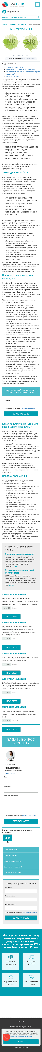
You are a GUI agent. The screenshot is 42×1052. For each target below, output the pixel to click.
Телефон (7, 400)
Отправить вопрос (21, 821)
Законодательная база (14, 67)
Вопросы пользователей (13, 867)
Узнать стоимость (21, 918)
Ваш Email (8, 887)
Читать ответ (11, 616)
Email (6, 777)
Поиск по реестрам (11, 850)
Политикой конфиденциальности (21, 1036)
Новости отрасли (10, 855)
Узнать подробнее (21, 414)
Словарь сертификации (12, 861)
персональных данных (29, 408)
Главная (21, 1022)
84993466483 (10, 774)
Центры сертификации (12, 872)
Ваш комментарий (11, 795)
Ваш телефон (10, 896)
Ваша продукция (11, 904)
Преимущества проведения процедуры (20, 69)
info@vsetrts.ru (13, 11)
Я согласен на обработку (21, 408)
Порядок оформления (14, 76)
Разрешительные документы (21, 1027)
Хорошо (21, 1041)
